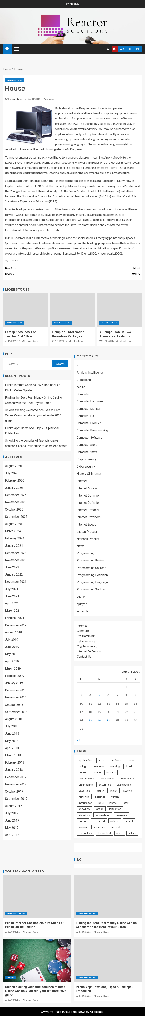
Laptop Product (87, 531)
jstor (125, 802)
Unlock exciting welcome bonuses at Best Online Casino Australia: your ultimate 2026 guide (33, 415)
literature (84, 814)
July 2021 (11, 589)
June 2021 (12, 596)
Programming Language (92, 582)
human (115, 796)
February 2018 (14, 762)
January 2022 (14, 574)
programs (121, 814)
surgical (115, 827)
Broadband (84, 380)
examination (124, 784)
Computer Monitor (88, 409)
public (81, 596)
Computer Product (89, 423)
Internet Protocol (88, 510)
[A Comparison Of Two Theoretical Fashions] (119, 310)
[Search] (108, 49)
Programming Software (92, 589)
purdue (83, 820)
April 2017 (12, 835)
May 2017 (11, 827)
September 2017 (16, 798)
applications (86, 760)
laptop (99, 808)
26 (99, 720)
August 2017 (13, 806)
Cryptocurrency (86, 459)
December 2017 (15, 777)
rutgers (114, 820)
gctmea (127, 790)
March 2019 (13, 668)
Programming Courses (91, 568)
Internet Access (87, 488)
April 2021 (12, 603)
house (15, 260)
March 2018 (13, 755)
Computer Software (89, 437)
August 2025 (13, 524)
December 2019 (15, 625)
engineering (86, 784)
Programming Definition (92, 575)
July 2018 (11, 726)
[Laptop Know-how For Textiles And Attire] (25, 310)
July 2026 (11, 473)
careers (131, 760)
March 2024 (13, 531)
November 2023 (15, 560)
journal (113, 802)
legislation (115, 808)
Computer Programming (92, 430)
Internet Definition (88, 495)
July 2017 (11, 813)
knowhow (84, 808)
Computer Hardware (90, 401)
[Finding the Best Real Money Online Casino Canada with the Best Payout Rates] (108, 896)
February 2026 (14, 480)
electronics (107, 778)
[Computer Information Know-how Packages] (72, 310)
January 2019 (14, 683)
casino (81, 387)
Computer (83, 394)
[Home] (7, 49)
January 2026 (14, 488)
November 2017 (15, 784)
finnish (113, 790)
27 (108, 720)
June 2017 (12, 820)
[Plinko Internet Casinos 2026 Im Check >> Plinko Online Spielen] (37, 896)
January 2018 (14, 770)
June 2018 (12, 733)
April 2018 (12, 748)
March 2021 (13, 610)
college (83, 766)
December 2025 (15, 495)
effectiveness (87, 778)
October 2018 (14, 705)
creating (115, 766)
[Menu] (16, 49)
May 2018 (11, 741)
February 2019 (14, 676)
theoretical (104, 833)
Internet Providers (89, 517)
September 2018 (16, 712)
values (132, 833)
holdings (100, 796)
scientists (99, 827)
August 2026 (13, 466)
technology (85, 833)
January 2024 (14, 545)
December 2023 (15, 553)
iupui (101, 802)
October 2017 (14, 791)
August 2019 (13, 632)
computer (98, 766)
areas (102, 760)
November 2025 (15, 502)
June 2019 (12, 647)
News (80, 546)
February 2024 (14, 538)
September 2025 (16, 517)
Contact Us (84, 656)
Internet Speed (86, 524)
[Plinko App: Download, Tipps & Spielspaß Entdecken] (108, 960)
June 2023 (12, 567)
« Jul (79, 740)
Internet (82, 481)
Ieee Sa (10, 270)
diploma (111, 772)
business (116, 760)
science (83, 827)
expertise (84, 790)
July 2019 (11, 639)
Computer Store (87, 445)
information (85, 802)
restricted (99, 820)
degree (83, 772)
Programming (85, 553)
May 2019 (11, 654)
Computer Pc (14, 80)
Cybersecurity (86, 466)
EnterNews (78, 1011)
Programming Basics (90, 560)
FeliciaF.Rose (15, 99)
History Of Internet (89, 474)
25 (90, 720)
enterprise (105, 784)
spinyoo (82, 604)
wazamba (83, 611)
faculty (100, 790)
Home (136, 270)
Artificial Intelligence (90, 372)
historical (84, 796)
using (119, 833)
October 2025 (14, 509)
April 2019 (12, 661)
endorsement (128, 778)
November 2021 (15, 581)
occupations (103, 814)
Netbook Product (88, 539)
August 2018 (13, 719)
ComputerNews (87, 452)
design (97, 772)
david (129, 766)
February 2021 (14, 618)
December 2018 (15, 690)
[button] (16, 49)
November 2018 (15, 697)
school (129, 820)
